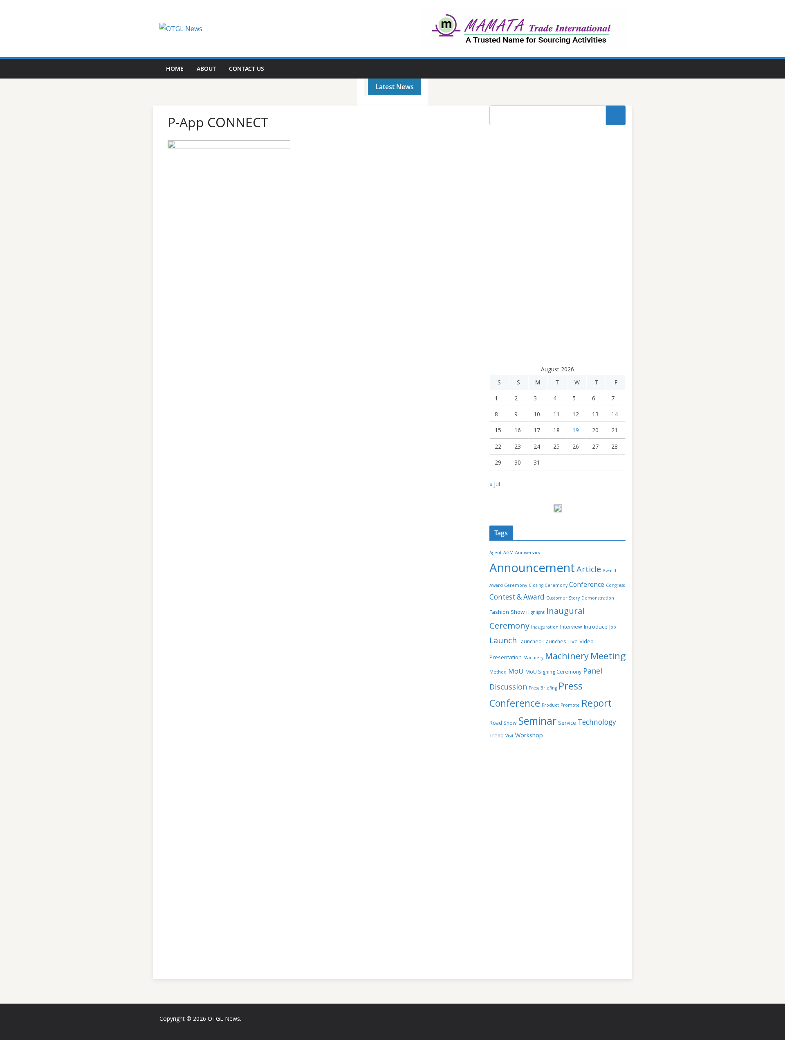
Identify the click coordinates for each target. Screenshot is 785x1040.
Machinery (567, 656)
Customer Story (563, 598)
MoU (516, 671)
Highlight (535, 612)
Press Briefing (543, 688)
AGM (508, 552)
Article (588, 569)
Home (175, 68)
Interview (571, 626)
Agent (495, 552)
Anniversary (527, 552)
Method (498, 672)
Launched (530, 641)
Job (612, 627)
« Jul (494, 484)
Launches (554, 641)
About (206, 68)
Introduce (596, 626)
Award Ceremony (508, 585)
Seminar (537, 721)
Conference (586, 584)
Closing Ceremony (548, 585)
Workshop (529, 735)
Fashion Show (507, 611)
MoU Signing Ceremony (553, 671)
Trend (496, 735)
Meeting (608, 655)
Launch (503, 640)
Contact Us (246, 68)
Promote (570, 705)
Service (567, 722)
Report (596, 703)
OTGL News (224, 1018)
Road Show (503, 722)
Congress (615, 585)
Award (609, 570)
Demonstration (597, 598)
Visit (509, 736)
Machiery (533, 657)
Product (550, 705)
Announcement (532, 567)
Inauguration (544, 627)
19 (575, 430)
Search (616, 115)
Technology (597, 722)
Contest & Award (517, 597)
